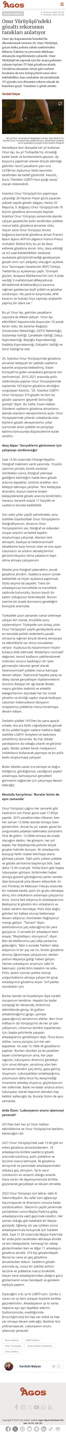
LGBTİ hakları (32, 1340)
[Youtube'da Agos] (36, 1407)
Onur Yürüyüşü (13, 1346)
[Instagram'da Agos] (22, 1407)
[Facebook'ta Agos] (16, 1407)
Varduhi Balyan (30, 1366)
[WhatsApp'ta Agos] (43, 1407)
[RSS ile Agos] (50, 1407)
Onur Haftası (11, 1351)
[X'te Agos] (29, 1407)
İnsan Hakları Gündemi (40, 1346)
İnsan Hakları (12, 1340)
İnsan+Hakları (13, 13)
